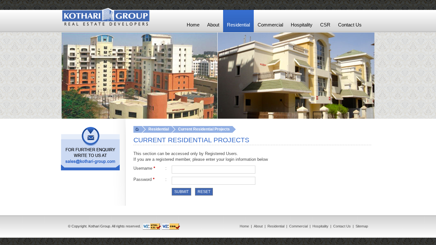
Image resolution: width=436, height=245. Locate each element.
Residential (275, 226)
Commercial (298, 226)
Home (244, 226)
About (258, 226)
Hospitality (320, 226)
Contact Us (342, 226)
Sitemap (362, 226)
